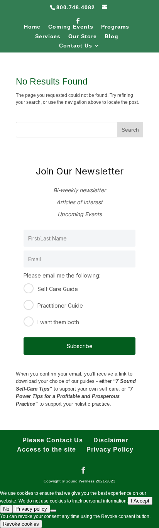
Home (32, 27)
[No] (53, 510)
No (6, 509)
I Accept (140, 501)
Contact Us (75, 46)
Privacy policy (31, 509)
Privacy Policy (110, 449)
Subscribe (80, 346)
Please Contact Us (52, 440)
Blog (111, 36)
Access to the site (46, 449)
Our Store (82, 36)
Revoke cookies (21, 524)
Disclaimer (110, 440)
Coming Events (70, 27)
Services (48, 36)
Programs (115, 27)
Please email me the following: (62, 275)
